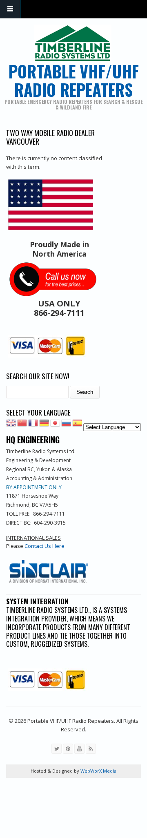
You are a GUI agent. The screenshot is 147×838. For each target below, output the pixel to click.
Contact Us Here (44, 546)
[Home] (72, 43)
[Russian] (66, 425)
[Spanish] (77, 425)
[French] (33, 425)
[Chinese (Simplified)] (22, 425)
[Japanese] (55, 425)
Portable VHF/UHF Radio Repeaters (74, 80)
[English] (11, 425)
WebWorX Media (97, 771)
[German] (44, 425)
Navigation (10, 9)
